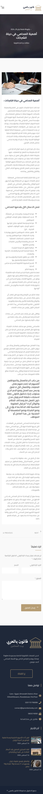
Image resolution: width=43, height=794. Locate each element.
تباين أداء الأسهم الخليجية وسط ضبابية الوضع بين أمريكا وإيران (15, 739)
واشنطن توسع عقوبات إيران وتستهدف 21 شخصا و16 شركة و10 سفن (16, 763)
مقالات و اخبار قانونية (21, 43)
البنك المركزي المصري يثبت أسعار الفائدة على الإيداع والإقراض (17, 751)
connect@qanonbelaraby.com (26, 708)
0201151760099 (31, 702)
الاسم (16, 565)
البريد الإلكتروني (35, 565)
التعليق (38, 578)
